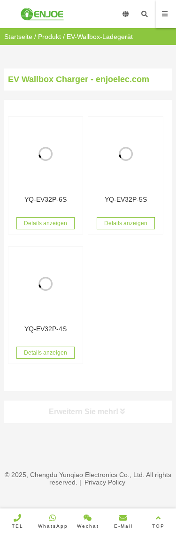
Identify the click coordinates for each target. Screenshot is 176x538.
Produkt (49, 36)
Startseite (18, 36)
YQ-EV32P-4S (45, 329)
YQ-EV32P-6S (45, 199)
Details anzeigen (45, 223)
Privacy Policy (104, 482)
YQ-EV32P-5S (126, 199)
